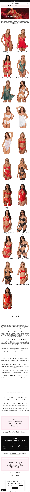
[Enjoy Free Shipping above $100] (15, 423)
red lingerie (15, 325)
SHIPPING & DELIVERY (15, 434)
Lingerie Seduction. (17, 20)
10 (16, 316)
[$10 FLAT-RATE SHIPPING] (15, 464)
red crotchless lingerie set (7, 351)
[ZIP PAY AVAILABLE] (15, 443)
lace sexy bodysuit (13, 328)
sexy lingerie (13, 323)
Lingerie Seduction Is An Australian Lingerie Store (15, 491)
